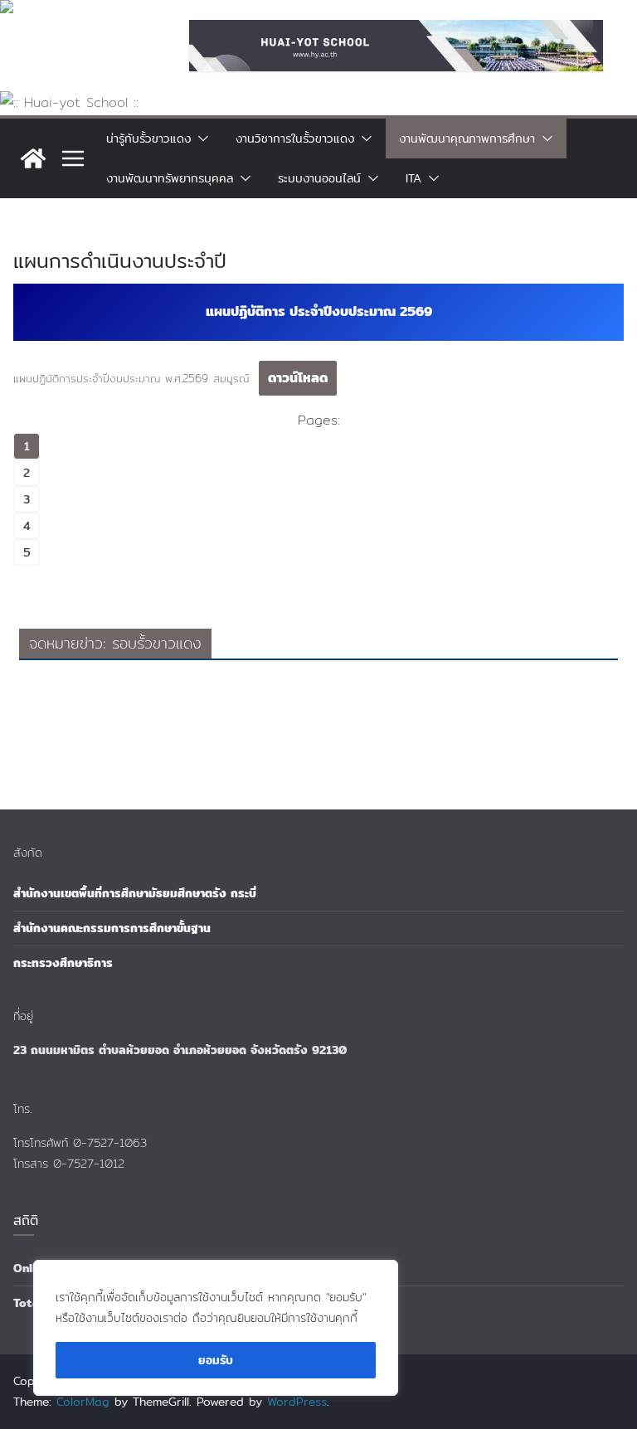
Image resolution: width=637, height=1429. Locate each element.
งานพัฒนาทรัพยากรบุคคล (169, 178)
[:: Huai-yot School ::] (69, 102)
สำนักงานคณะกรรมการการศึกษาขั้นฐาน (112, 928)
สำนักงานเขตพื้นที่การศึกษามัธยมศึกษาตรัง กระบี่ (134, 893)
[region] (215, 1328)
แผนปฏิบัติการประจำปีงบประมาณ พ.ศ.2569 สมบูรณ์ (131, 378)
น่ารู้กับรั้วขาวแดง (148, 138)
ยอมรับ (215, 1360)
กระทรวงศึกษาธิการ (63, 963)
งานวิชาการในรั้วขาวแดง (295, 138)
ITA (413, 178)
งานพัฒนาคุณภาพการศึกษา (467, 138)
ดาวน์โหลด (298, 377)
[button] (200, 138)
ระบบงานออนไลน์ (319, 178)
